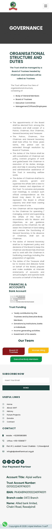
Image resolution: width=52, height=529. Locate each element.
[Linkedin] (22, 462)
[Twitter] (18, 462)
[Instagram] (9, 462)
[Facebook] (4, 462)
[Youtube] (13, 462)
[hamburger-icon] (45, 6)
